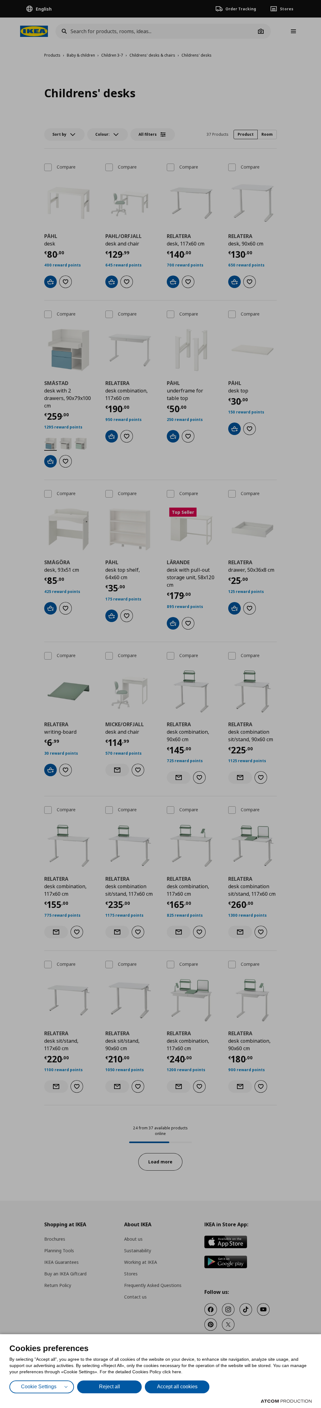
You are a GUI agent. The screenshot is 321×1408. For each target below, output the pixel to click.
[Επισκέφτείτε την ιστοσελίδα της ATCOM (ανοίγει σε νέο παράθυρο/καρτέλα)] (286, 1401)
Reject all (109, 1386)
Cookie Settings (38, 1386)
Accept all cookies (177, 1386)
